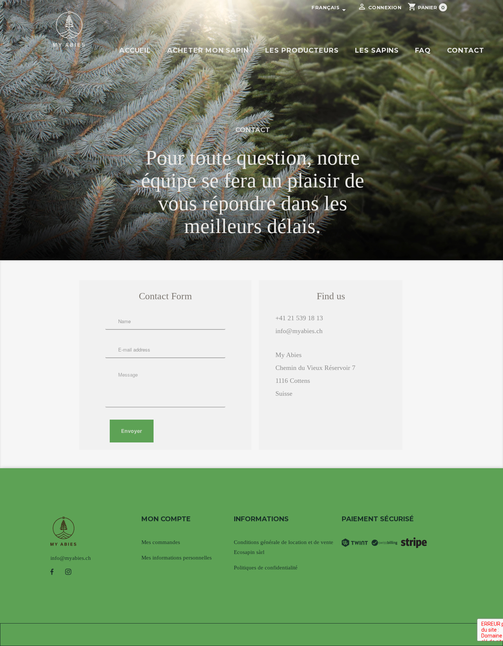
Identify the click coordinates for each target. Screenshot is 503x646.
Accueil (135, 50)
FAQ (423, 50)
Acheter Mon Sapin (208, 50)
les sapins (377, 50)
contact (465, 50)
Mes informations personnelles (176, 558)
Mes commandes (160, 542)
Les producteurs (302, 50)
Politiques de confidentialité (266, 568)
